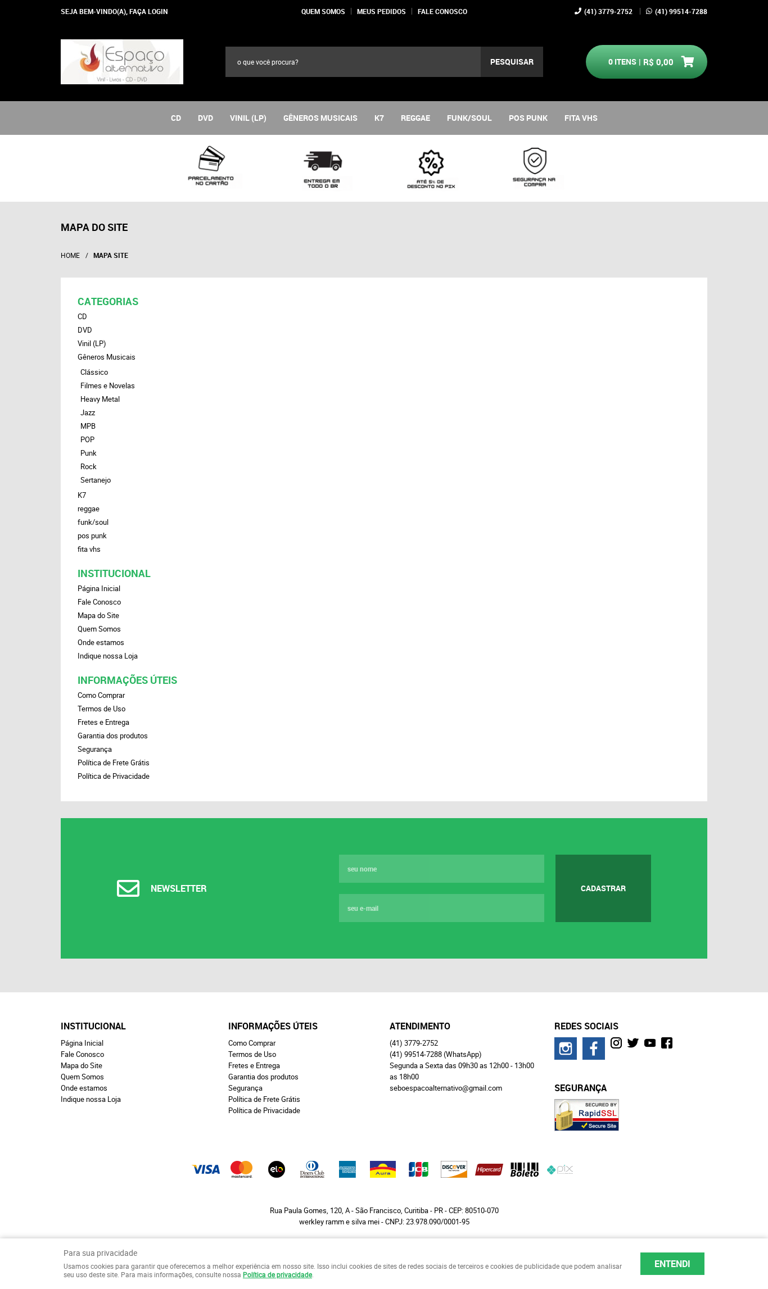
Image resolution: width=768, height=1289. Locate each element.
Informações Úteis (127, 680)
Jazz (87, 412)
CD (176, 117)
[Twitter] (633, 1043)
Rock (88, 466)
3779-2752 (608, 11)
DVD (205, 117)
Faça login (148, 11)
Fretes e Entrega (103, 722)
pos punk (528, 117)
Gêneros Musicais (320, 117)
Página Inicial (99, 588)
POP (87, 439)
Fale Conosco (442, 11)
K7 (379, 117)
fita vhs (581, 117)
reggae (415, 117)
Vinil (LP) (248, 117)
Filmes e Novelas (107, 385)
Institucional (114, 573)
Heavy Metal (100, 399)
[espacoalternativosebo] (616, 1043)
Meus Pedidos (381, 11)
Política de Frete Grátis (114, 762)
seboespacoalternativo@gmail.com (446, 1088)
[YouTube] (650, 1043)
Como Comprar (101, 695)
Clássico (94, 372)
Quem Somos (323, 11)
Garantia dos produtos (113, 735)
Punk (88, 453)
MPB (88, 426)
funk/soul (469, 117)
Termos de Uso (101, 708)
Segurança (95, 749)
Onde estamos (101, 642)
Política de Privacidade (114, 776)
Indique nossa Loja (108, 656)
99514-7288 (681, 11)
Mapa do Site (98, 615)
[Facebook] (593, 1048)
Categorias (108, 301)
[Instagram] (565, 1048)
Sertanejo (95, 480)
